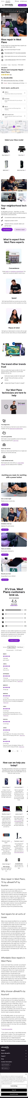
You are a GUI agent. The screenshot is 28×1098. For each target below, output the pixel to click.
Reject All (14, 1090)
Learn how (15, 440)
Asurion (2, 1)
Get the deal (22, 11)
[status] (14, 658)
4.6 (10, 74)
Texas (9, 64)
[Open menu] (3, 5)
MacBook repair (6, 814)
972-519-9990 (7, 78)
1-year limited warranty (10, 59)
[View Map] (14, 127)
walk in (7, 271)
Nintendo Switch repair (6, 841)
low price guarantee (21, 53)
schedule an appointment (17, 271)
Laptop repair (18, 814)
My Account (24, 1)
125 (17, 751)
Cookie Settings (14, 1086)
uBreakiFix (8, 1)
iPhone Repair (5, 787)
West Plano (14, 64)
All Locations (4, 64)
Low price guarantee (7, 1029)
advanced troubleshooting (16, 428)
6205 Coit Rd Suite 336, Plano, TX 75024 (13, 80)
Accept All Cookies (14, 1094)
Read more (20, 681)
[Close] (26, 1074)
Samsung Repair (19, 787)
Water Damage (6, 864)
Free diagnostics (9, 53)
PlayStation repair (18, 841)
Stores (17, 1)
